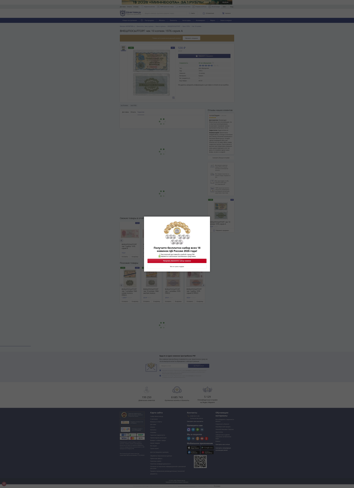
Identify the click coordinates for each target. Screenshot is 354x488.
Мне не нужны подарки (177, 266)
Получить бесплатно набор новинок (177, 261)
